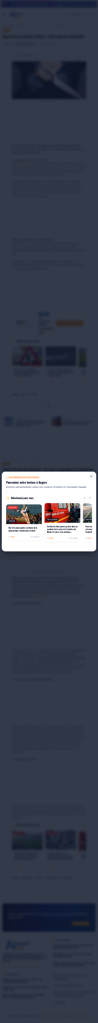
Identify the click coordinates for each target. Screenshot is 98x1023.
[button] (84, 498)
